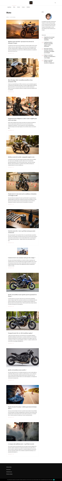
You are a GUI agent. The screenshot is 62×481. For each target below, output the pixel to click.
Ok (53, 479)
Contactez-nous (9, 471)
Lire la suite (10, 53)
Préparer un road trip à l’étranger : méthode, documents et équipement (49, 62)
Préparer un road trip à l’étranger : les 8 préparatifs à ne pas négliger (49, 56)
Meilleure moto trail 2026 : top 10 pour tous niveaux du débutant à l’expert (21, 42)
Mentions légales (9, 474)
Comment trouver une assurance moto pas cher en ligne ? (21, 258)
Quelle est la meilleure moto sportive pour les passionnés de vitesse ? (22, 295)
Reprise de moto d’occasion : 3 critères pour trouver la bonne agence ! (22, 407)
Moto (14, 7)
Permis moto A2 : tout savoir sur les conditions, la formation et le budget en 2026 (22, 194)
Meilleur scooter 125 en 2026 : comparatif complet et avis (21, 157)
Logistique (9, 7)
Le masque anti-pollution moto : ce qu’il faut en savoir (21, 444)
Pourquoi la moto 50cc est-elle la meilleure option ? (20, 333)
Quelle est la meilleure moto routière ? (17, 370)
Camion (23, 7)
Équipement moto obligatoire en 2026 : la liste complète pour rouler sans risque (22, 119)
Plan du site (8, 469)
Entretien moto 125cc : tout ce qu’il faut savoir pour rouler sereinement (21, 231)
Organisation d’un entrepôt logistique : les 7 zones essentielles (49, 38)
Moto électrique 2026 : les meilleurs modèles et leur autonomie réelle (20, 81)
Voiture (18, 7)
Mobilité (28, 7)
